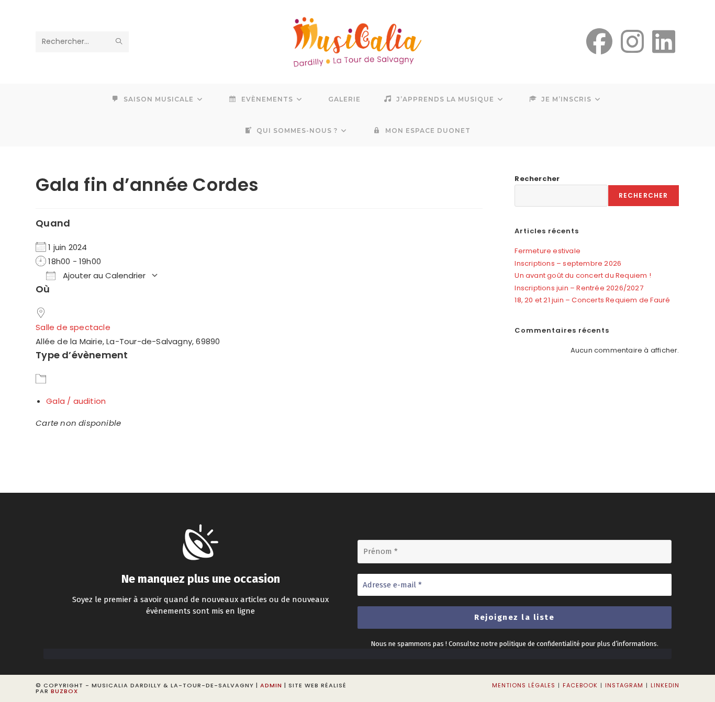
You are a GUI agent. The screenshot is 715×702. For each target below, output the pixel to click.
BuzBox (64, 691)
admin (271, 685)
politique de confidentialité (539, 644)
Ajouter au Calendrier (103, 275)
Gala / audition (76, 400)
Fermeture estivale (547, 251)
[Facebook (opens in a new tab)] (599, 41)
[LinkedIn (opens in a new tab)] (663, 41)
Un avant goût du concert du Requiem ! (583, 275)
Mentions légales (523, 685)
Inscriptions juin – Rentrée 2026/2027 (579, 288)
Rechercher (537, 179)
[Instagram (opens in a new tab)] (632, 41)
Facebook (580, 685)
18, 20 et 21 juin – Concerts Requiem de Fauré (592, 300)
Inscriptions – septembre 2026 (568, 263)
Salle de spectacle (73, 327)
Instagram (624, 685)
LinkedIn (665, 685)
